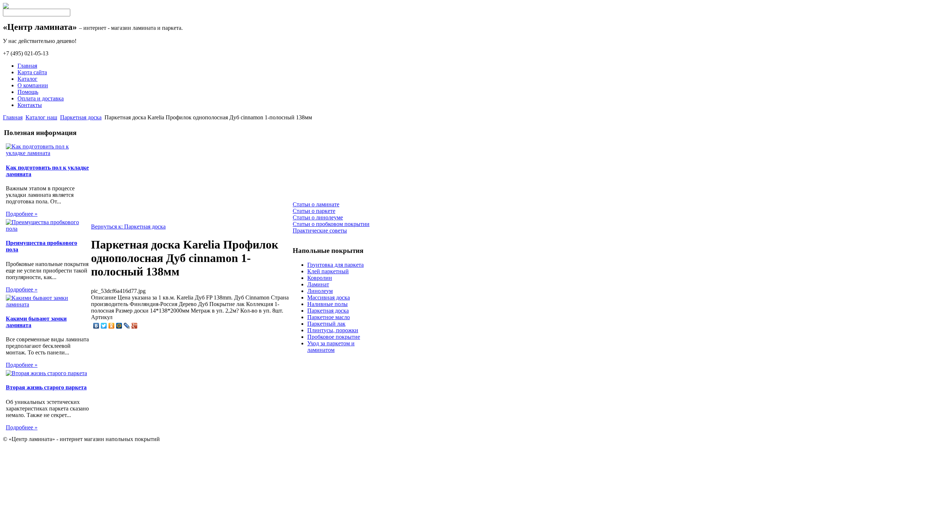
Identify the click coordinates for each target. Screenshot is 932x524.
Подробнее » (21, 214)
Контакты (29, 105)
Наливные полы (327, 304)
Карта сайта (32, 72)
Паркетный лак (326, 324)
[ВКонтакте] (96, 325)
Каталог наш (41, 117)
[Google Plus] (134, 325)
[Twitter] (104, 325)
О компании (32, 85)
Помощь (27, 92)
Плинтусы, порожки (332, 330)
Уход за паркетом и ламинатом (331, 346)
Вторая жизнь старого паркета (46, 387)
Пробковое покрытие (333, 337)
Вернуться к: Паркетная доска (128, 226)
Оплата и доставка (40, 98)
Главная (27, 66)
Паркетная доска (81, 117)
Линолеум (320, 291)
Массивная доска (328, 297)
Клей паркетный (328, 271)
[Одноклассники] (111, 325)
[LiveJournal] (127, 325)
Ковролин (319, 278)
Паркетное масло (328, 317)
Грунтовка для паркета (335, 265)
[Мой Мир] (119, 325)
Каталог (27, 79)
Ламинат (318, 284)
